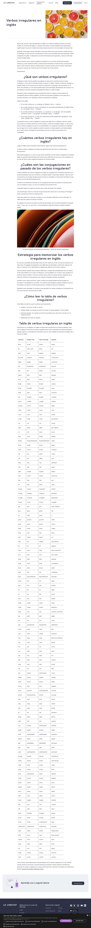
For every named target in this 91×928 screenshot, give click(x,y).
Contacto (48, 908)
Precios (51, 3)
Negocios (31, 3)
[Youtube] (81, 905)
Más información (25, 919)
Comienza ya (78, 883)
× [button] (89, 915)
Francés (21, 912)
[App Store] (74, 911)
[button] (31, 926)
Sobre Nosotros (50, 911)
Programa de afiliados (40, 2)
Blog (56, 3)
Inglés (21, 910)
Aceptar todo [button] (65, 920)
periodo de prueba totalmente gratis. (33, 869)
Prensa (60, 908)
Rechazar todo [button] (79, 920)
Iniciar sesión (78, 3)
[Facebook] (71, 905)
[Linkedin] (85, 905)
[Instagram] (78, 905)
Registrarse (67, 3)
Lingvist (28, 265)
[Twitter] (74, 905)
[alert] (45, 921)
